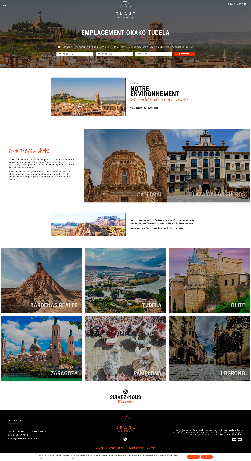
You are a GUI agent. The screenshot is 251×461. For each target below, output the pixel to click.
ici (73, 458)
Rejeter (206, 457)
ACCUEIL (100, 448)
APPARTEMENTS (115, 448)
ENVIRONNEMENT (135, 448)
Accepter (193, 457)
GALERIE (151, 448)
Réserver (184, 54)
